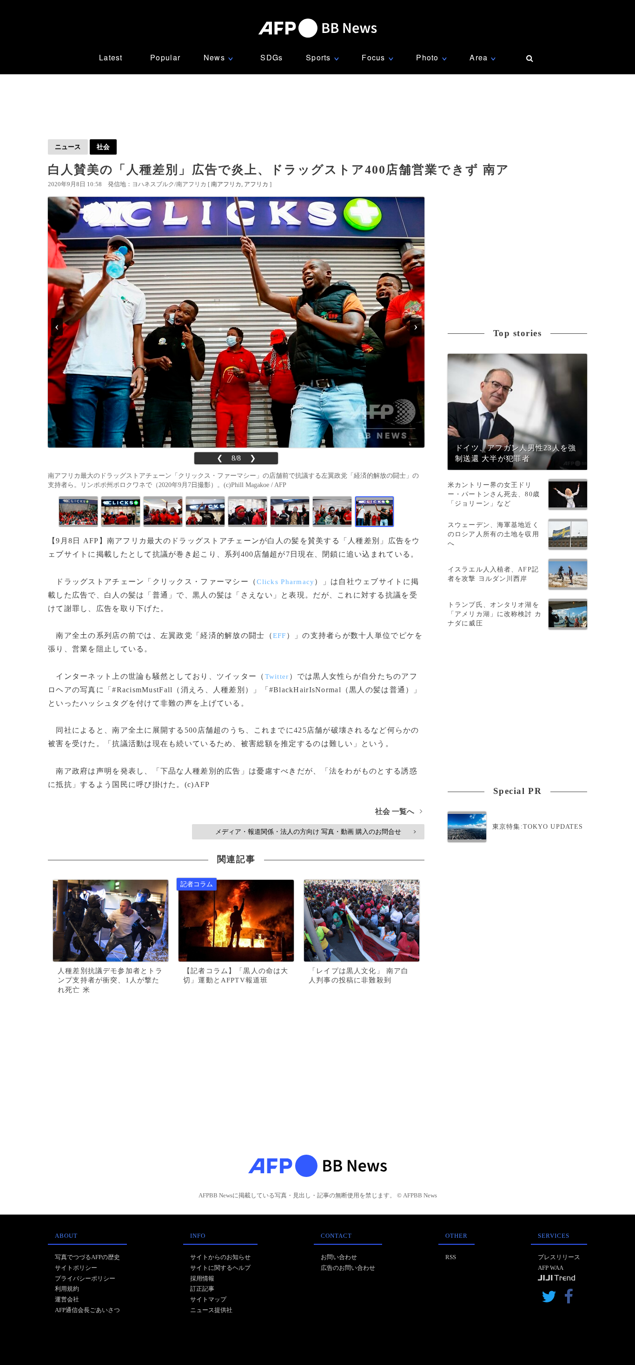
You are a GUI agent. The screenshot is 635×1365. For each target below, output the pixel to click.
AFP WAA (550, 1267)
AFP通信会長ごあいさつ (87, 1309)
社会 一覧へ (398, 811)
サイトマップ (208, 1299)
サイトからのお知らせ (220, 1257)
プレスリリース (559, 1257)
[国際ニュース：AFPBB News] (317, 28)
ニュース (68, 146)
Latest (111, 57)
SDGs (271, 57)
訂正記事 (202, 1288)
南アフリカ (226, 184)
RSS (450, 1257)
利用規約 (67, 1288)
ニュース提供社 (211, 1309)
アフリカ (256, 184)
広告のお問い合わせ (348, 1267)
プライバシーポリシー (85, 1278)
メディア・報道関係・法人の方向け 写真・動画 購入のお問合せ (315, 831)
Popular (165, 57)
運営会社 (67, 1299)
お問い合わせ (339, 1257)
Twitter (277, 676)
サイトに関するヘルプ (220, 1267)
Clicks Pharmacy (285, 581)
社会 (103, 146)
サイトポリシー (76, 1267)
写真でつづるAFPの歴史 (87, 1257)
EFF (279, 635)
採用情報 (202, 1278)
